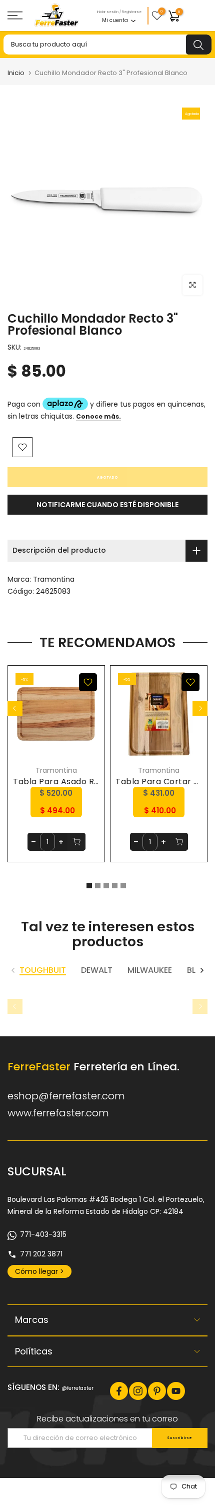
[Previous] (15, 708)
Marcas (31, 1319)
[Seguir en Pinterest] (157, 1391)
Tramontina (53, 579)
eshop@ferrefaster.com (66, 1096)
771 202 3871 (41, 1254)
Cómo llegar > (39, 1271)
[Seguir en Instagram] (138, 1391)
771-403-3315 (43, 1234)
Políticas (33, 1351)
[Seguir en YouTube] (176, 1391)
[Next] (200, 708)
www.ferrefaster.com (58, 1113)
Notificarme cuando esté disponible (107, 505)
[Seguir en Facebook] (119, 1391)
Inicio (16, 73)
